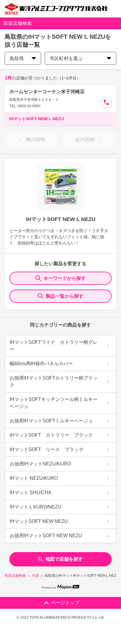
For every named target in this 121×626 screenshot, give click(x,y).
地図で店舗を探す (64, 559)
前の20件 (36, 139)
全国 (35, 576)
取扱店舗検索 (15, 576)
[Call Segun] (106, 102)
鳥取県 (17, 58)
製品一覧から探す (64, 296)
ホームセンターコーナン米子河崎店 (47, 91)
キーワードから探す (64, 278)
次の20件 (85, 139)
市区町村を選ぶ (66, 58)
